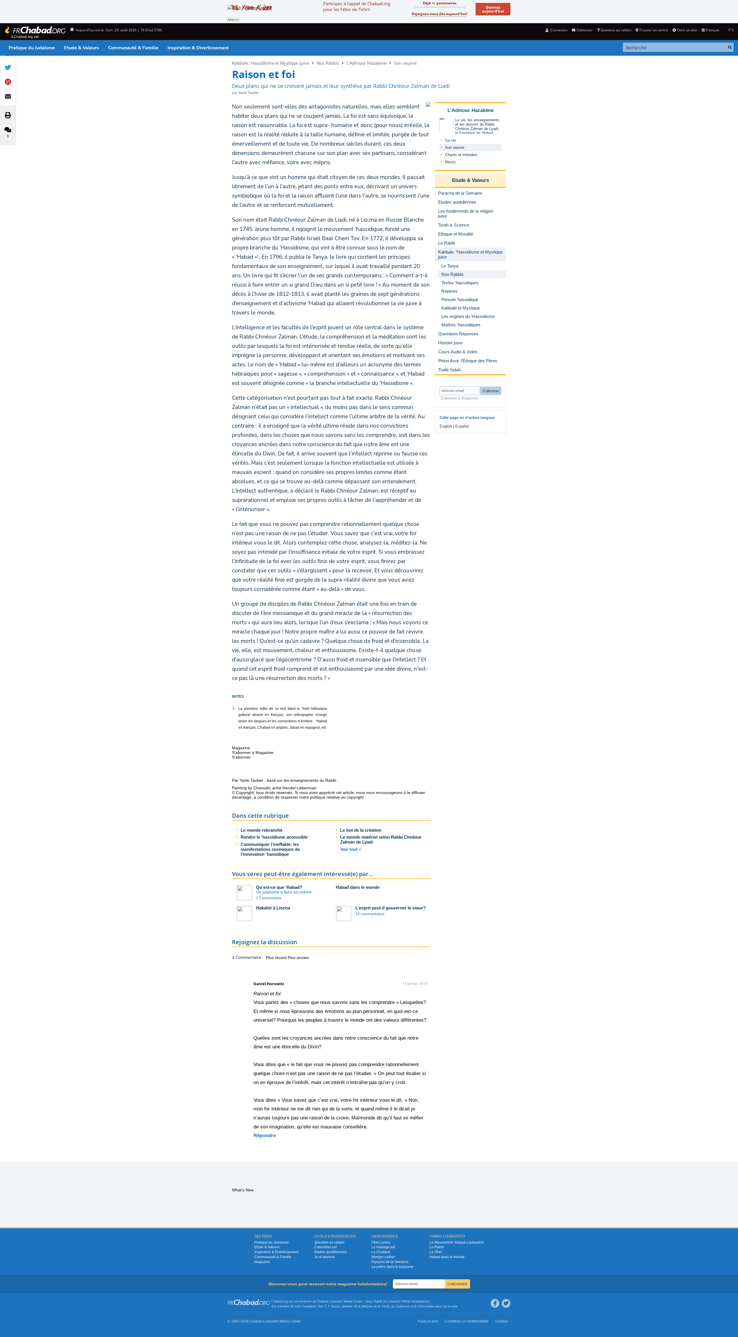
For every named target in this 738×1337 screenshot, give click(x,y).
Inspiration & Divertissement (198, 48)
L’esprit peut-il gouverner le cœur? (391, 907)
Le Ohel (435, 1252)
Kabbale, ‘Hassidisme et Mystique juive (270, 63)
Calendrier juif (325, 1247)
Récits (450, 162)
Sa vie (450, 140)
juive (439, 1306)
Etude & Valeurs (81, 48)
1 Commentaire (269, 898)
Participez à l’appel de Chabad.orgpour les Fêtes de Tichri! (356, 6)
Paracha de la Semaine (390, 1262)
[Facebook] (495, 1303)
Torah (385, 1306)
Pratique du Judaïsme (32, 48)
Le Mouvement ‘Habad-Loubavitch (456, 1242)
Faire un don (687, 30)
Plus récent (277, 957)
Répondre (264, 1135)
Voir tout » (350, 849)
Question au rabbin (616, 30)
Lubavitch (336, 1301)
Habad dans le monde (358, 887)
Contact (501, 1321)
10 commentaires (370, 914)
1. (234, 708)
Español (462, 426)
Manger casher (383, 1257)
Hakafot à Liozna (273, 907)
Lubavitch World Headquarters (408, 1301)
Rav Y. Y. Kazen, (329, 1306)
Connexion (558, 30)
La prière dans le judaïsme (392, 1267)
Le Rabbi (436, 1247)
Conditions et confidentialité (467, 1321)
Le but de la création (360, 830)
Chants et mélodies (461, 155)
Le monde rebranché (261, 830)
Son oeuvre (405, 63)
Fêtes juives (380, 1242)
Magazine (262, 1262)
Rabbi (330, 780)
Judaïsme (402, 1306)
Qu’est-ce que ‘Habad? (279, 887)
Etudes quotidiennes (330, 1252)
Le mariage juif (383, 1247)
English (446, 426)
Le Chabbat (380, 1252)
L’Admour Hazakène (367, 63)
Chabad (322, 1301)
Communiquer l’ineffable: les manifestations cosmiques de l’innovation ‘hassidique (270, 849)
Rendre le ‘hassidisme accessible (274, 837)
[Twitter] (506, 1303)
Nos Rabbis (328, 63)
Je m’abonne (324, 1257)
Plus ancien (298, 957)
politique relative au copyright (337, 797)
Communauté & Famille (133, 48)
